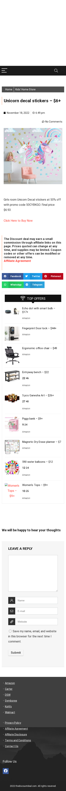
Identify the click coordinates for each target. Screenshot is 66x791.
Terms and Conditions (18, 740)
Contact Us (11, 746)
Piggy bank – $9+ (32, 418)
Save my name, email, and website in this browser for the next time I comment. (32, 636)
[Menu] (4, 71)
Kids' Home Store (25, 89)
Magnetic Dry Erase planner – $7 (41, 442)
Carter (8, 688)
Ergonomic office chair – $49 (39, 348)
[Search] (56, 71)
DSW (7, 694)
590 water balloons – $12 (37, 461)
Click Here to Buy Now (18, 220)
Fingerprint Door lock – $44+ (39, 328)
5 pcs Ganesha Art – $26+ (38, 395)
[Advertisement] (33, 33)
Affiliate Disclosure (16, 734)
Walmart (10, 712)
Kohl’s (8, 706)
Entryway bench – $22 (35, 372)
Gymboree (11, 700)
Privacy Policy (13, 722)
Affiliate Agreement (17, 261)
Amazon (26, 318)
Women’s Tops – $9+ (35, 485)
